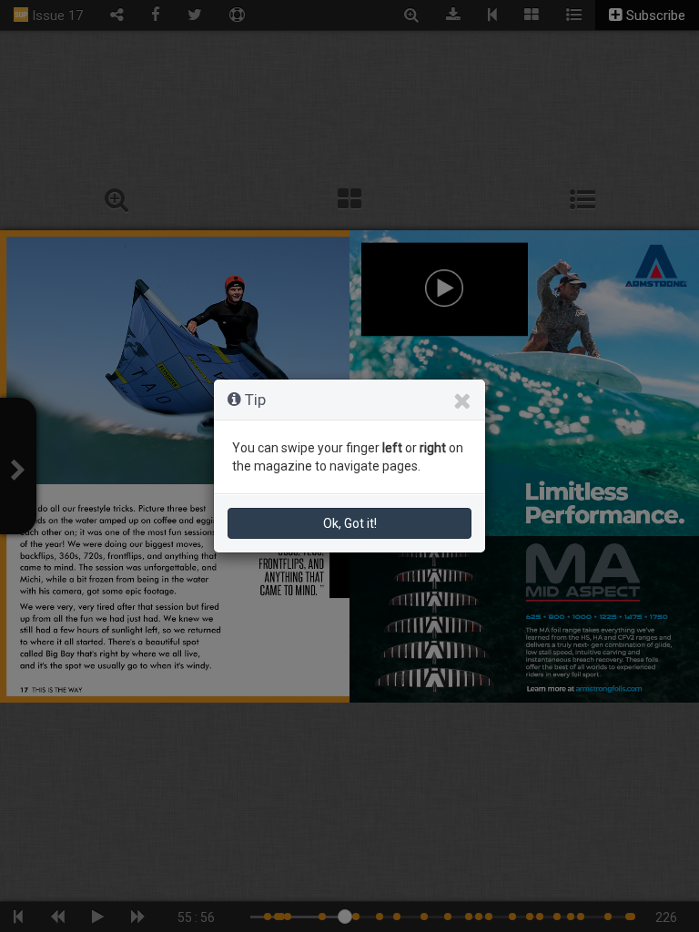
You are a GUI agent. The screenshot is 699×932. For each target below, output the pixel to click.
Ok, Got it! (350, 523)
